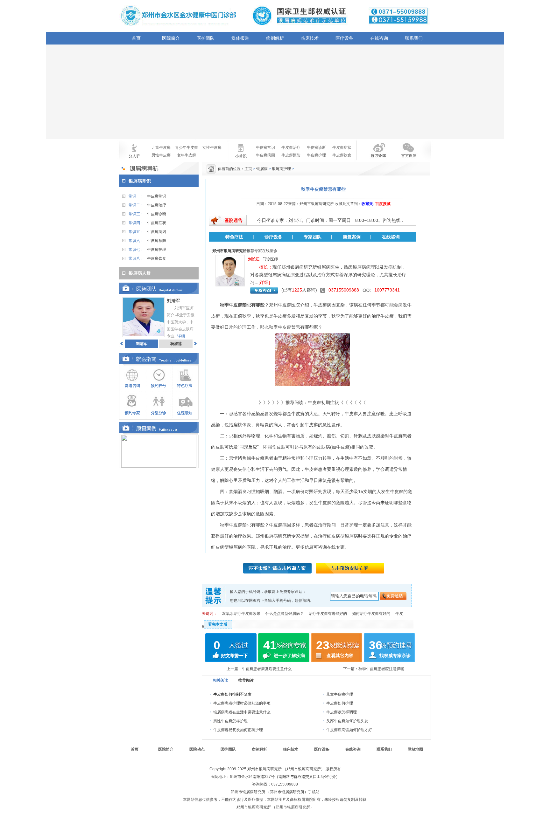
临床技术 (310, 38)
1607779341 (387, 289)
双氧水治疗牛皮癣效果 (241, 613)
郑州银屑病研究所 (273, 536)
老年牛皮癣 (186, 155)
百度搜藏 (383, 204)
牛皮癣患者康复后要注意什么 (267, 669)
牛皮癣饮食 (341, 155)
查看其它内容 (340, 655)
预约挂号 (158, 385)
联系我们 (414, 38)
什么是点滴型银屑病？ (284, 613)
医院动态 (197, 749)
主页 (248, 169)
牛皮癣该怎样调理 (341, 712)
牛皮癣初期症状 (323, 402)
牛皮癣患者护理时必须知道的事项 (242, 703)
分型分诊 (158, 413)
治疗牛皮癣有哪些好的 (328, 613)
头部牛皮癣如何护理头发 (347, 721)
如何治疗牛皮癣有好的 (371, 613)
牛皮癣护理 (316, 155)
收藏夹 (367, 204)
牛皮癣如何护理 (339, 703)
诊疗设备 (273, 236)
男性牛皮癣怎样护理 (230, 721)
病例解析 (275, 38)
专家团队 (312, 236)
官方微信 (408, 154)
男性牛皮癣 (161, 155)
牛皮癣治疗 (290, 147)
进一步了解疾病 (289, 655)
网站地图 (415, 749)
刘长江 (253, 259)
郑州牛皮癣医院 (284, 304)
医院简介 (171, 38)
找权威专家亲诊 (395, 655)
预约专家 (132, 413)
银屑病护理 (281, 169)
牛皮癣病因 (265, 155)
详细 (181, 336)
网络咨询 (132, 385)
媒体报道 (240, 38)
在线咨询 (379, 38)
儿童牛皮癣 (161, 147)
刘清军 (141, 343)
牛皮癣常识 (265, 147)
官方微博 (373, 154)
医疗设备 (344, 38)
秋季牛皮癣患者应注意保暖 (381, 669)
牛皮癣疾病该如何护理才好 (349, 730)
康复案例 (352, 236)
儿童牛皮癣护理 (339, 694)
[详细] (264, 282)
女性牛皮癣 (212, 147)
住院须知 (184, 413)
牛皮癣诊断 (316, 147)
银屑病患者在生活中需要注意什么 (242, 712)
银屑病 (262, 169)
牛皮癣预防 (290, 155)
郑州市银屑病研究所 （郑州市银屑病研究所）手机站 (275, 792)
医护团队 (206, 38)
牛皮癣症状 (341, 147)
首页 (136, 38)
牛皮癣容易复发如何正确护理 (238, 730)
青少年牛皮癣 (186, 147)
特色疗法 (184, 385)
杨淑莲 (176, 343)
